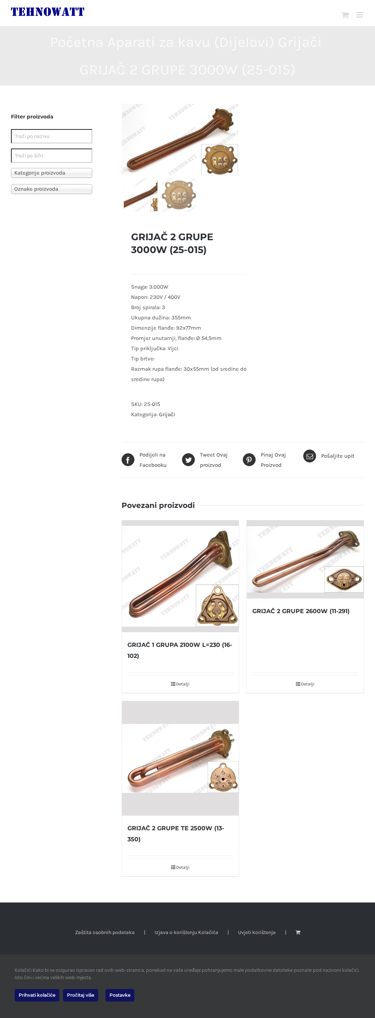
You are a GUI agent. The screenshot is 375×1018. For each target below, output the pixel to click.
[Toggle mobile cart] (345, 15)
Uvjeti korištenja (257, 932)
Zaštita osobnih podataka (105, 932)
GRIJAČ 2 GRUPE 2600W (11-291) (301, 611)
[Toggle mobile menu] (360, 15)
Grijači (167, 414)
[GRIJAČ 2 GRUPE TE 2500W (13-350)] (180, 758)
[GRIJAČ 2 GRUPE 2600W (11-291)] (305, 559)
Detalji (183, 683)
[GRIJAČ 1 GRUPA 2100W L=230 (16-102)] (180, 576)
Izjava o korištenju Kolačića (186, 932)
